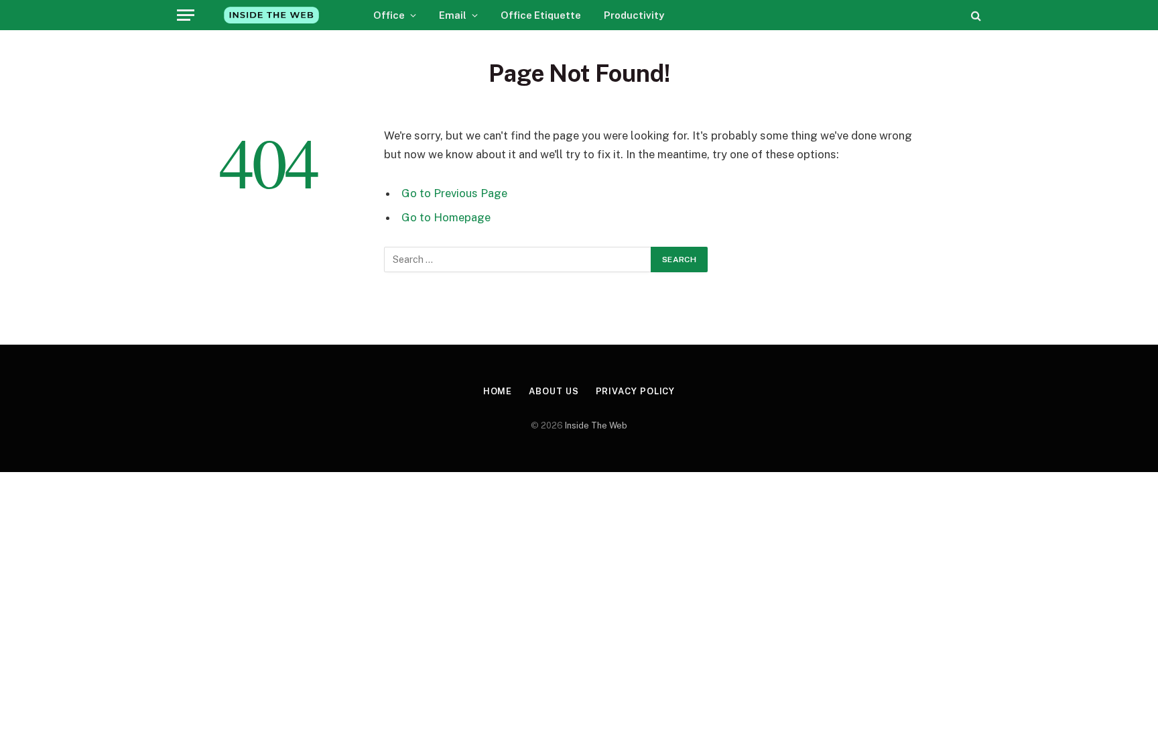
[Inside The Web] (271, 15)
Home (498, 391)
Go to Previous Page (454, 193)
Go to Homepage (446, 217)
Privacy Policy (636, 391)
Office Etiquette (541, 15)
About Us (553, 391)
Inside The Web (596, 425)
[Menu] (185, 15)
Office (389, 15)
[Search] (974, 15)
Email (452, 15)
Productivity (634, 15)
